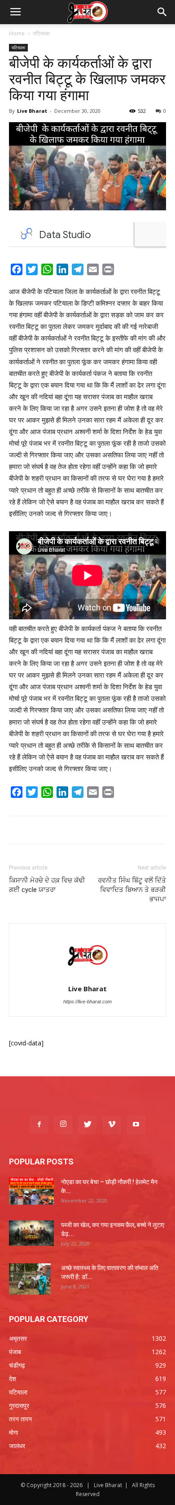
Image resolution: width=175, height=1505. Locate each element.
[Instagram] (63, 1125)
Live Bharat (32, 110)
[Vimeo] (112, 1125)
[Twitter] (87, 1125)
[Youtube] (136, 1125)
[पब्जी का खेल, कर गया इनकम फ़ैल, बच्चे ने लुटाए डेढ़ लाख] (31, 1233)
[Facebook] (39, 1125)
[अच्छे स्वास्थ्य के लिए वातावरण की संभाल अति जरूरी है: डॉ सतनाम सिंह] (30, 1279)
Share (127, 271)
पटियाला (41, 33)
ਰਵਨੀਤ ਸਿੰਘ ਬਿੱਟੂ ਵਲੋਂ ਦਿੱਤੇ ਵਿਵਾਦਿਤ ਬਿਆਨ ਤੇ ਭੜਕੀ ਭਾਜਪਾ (132, 889)
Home (17, 33)
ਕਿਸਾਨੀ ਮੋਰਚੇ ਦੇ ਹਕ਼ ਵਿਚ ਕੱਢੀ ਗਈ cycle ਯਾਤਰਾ (47, 885)
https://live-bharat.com (87, 1001)
